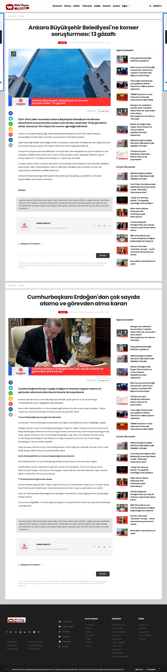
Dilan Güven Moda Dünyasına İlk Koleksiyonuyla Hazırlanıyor (139, 212)
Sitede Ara (143, 625)
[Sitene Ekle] (40, 632)
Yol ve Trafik (117, 628)
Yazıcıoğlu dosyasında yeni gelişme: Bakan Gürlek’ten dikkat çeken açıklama (142, 85)
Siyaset (107, 5)
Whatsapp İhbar (36, 645)
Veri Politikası (12, 649)
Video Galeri (68, 626)
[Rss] (30, 632)
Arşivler (65, 636)
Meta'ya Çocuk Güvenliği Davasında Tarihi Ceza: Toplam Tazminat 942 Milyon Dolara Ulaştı (142, 71)
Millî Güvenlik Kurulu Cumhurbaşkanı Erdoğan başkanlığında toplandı (142, 238)
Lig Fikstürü (117, 639)
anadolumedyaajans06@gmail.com (52, 228)
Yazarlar (66, 631)
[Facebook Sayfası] (7, 632)
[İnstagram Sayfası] (17, 632)
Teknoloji (87, 5)
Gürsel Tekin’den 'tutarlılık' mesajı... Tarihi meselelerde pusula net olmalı (142, 250)
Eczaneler (116, 635)
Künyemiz (66, 641)
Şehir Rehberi (118, 653)
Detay (140, 669)
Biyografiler (144, 632)
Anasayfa (12, 16)
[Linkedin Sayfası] (26, 632)
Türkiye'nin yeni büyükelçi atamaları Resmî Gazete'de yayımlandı (140, 155)
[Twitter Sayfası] (12, 632)
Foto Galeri (67, 621)
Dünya (67, 5)
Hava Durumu (118, 625)
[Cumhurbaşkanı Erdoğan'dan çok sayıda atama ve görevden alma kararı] (59, 346)
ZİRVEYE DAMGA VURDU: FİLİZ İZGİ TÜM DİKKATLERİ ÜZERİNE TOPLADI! (142, 143)
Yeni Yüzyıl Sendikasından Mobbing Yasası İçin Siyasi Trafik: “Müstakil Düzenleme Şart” (143, 188)
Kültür (76, 5)
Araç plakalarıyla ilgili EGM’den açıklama (140, 59)
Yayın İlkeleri (12, 645)
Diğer (125, 5)
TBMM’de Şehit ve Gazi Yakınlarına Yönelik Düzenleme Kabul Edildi (141, 97)
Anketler (142, 628)
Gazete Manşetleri (120, 656)
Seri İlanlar (116, 649)
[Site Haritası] (35, 632)
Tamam (151, 669)
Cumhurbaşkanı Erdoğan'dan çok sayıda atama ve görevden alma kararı (142, 226)
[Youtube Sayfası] (21, 632)
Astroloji (142, 639)
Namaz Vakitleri (119, 632)
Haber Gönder (35, 649)
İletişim (65, 646)
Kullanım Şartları (36, 641)
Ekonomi (57, 5)
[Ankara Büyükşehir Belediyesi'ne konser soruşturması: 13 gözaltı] (59, 77)
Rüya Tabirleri (145, 635)
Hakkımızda (11, 641)
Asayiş (116, 5)
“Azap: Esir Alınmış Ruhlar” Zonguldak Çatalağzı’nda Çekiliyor (141, 200)
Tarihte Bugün (118, 642)
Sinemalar (116, 646)
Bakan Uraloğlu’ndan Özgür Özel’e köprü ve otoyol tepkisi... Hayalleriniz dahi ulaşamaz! (141, 129)
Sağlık (97, 5)
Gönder (102, 255)
